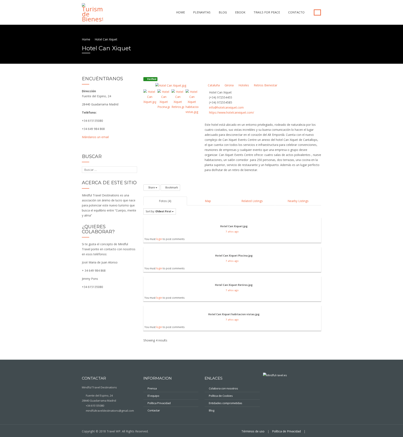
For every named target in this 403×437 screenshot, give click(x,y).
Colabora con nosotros (223, 388)
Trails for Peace (267, 12)
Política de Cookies (221, 396)
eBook (240, 12)
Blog (223, 12)
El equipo (153, 396)
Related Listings (252, 201)
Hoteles (243, 85)
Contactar (154, 410)
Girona (229, 85)
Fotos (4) (165, 201)
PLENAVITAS (202, 12)
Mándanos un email (95, 137)
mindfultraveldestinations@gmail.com (109, 410)
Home (180, 12)
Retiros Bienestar (265, 85)
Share (152, 187)
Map (208, 201)
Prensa (152, 388)
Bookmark (171, 187)
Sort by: (158, 211)
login (159, 239)
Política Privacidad (159, 403)
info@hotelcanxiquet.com (226, 107)
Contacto (296, 12)
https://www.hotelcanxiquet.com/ (231, 112)
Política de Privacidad (286, 431)
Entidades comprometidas (225, 403)
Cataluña (213, 85)
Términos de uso (252, 431)
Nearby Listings (298, 201)
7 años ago (232, 231)
